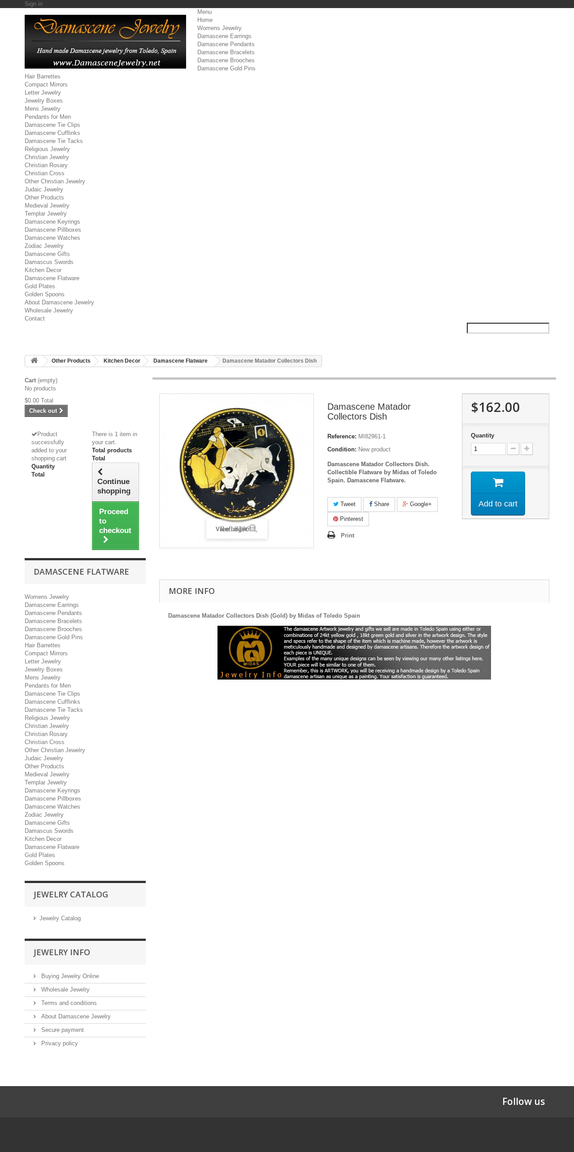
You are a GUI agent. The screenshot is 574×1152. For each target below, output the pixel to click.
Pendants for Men (48, 116)
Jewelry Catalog (60, 918)
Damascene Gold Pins (226, 68)
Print (347, 535)
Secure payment (61, 1029)
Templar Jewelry (46, 213)
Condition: (342, 449)
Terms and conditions (68, 1003)
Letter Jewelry (43, 92)
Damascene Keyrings (52, 221)
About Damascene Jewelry (59, 302)
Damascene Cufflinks (52, 133)
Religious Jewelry (47, 149)
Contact (35, 318)
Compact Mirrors (46, 84)
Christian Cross (45, 173)
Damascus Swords (49, 262)
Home (205, 20)
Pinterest (350, 518)
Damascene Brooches (226, 60)
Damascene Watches (52, 237)
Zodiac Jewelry (44, 246)
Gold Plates (40, 286)
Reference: (342, 436)
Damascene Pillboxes (53, 229)
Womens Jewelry (219, 28)
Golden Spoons (45, 294)
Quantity (482, 435)
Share (380, 504)
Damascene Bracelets (226, 52)
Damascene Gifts (47, 254)
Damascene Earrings (224, 36)
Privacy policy (58, 1043)
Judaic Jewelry (44, 189)
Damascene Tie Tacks (54, 141)
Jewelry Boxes (44, 100)
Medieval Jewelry (47, 205)
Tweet (347, 504)
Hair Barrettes (43, 76)
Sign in (34, 3)
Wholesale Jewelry (49, 310)
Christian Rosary (46, 165)
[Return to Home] (34, 361)
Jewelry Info (62, 952)
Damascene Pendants (226, 44)
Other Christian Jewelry (55, 181)
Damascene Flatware (52, 278)
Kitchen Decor (43, 270)
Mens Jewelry (43, 108)
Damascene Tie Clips (52, 124)
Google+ (420, 504)
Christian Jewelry (47, 157)
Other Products (44, 197)
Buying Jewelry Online (69, 976)
